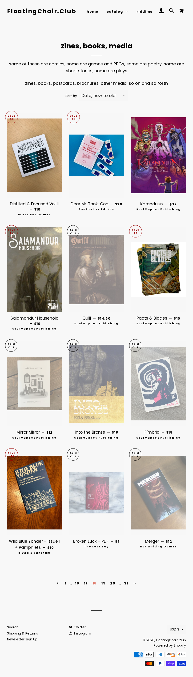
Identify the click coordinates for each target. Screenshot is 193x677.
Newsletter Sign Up (22, 639)
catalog (115, 11)
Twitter (79, 627)
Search (13, 627)
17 (86, 583)
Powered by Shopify (170, 645)
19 (103, 583)
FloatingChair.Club (41, 11)
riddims (145, 11)
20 (112, 583)
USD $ (174, 629)
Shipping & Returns (22, 633)
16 (77, 583)
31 (126, 583)
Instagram (82, 633)
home (93, 11)
